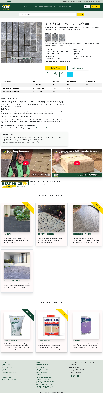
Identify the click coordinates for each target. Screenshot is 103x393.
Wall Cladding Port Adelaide (44, 386)
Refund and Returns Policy (10, 379)
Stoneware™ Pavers (42, 369)
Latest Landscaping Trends (44, 377)
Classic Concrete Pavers (43, 364)
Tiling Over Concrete (42, 372)
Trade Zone (88, 1)
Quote (4, 371)
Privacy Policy (6, 377)
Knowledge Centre (64, 7)
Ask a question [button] (78, 68)
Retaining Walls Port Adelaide (45, 379)
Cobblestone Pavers (43, 128)
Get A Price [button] (95, 7)
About (4, 369)
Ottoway (7, 1)
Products (33, 7)
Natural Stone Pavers (42, 367)
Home (26, 7)
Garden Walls (40, 376)
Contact (97, 1)
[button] (5, 42)
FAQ (3, 374)
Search (80, 14)
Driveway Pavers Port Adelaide (45, 381)
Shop (7, 20)
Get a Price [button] (55, 68)
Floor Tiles (39, 371)
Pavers (38, 362)
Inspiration (65, 1)
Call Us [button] (87, 7)
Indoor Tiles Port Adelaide (44, 388)
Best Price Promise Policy (10, 372)
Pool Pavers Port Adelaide (44, 384)
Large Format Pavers (42, 366)
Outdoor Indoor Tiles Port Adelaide (46, 383)
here (49, 184)
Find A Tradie (77, 1)
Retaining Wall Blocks (42, 374)
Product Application (47, 7)
